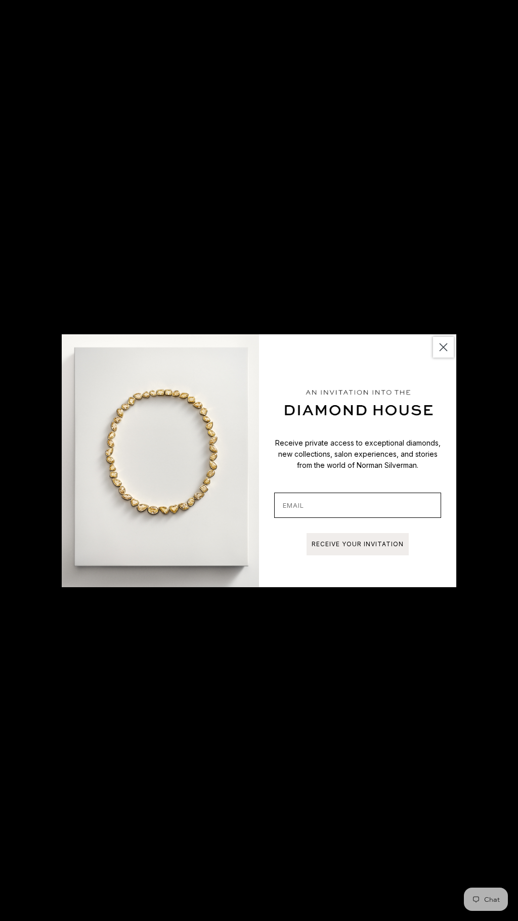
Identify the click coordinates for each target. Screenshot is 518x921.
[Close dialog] (443, 347)
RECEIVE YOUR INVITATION (358, 544)
